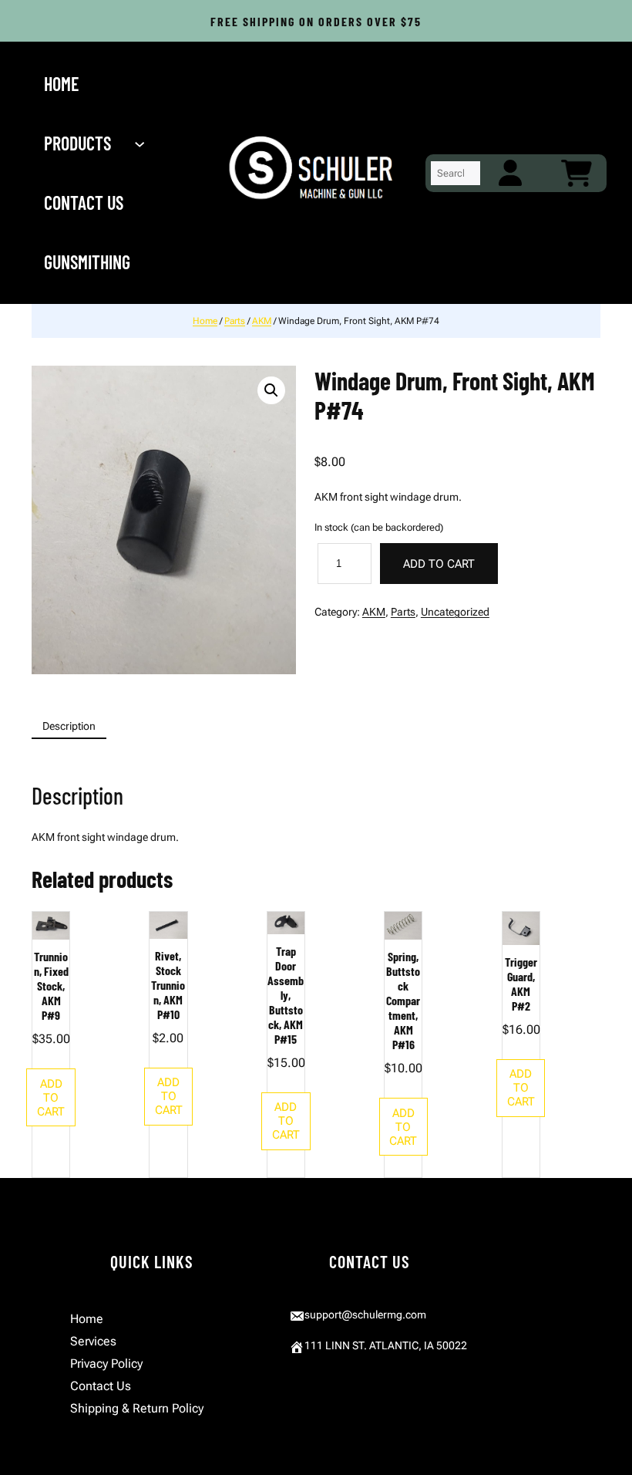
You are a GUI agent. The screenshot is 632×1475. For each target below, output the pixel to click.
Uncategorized (455, 612)
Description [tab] (69, 726)
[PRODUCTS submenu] (141, 143)
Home (205, 321)
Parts (234, 321)
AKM (261, 321)
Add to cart (439, 564)
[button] (271, 390)
